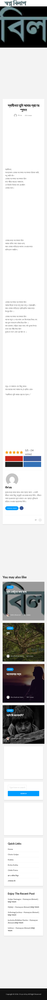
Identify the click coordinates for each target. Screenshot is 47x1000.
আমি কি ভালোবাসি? (15, 715)
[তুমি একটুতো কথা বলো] (23, 601)
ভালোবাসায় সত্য (14, 674)
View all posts (12, 508)
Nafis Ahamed (15, 615)
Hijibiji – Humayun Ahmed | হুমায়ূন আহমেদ (23, 907)
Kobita (10, 587)
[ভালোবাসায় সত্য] (23, 683)
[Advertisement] (23, 73)
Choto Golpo (13, 854)
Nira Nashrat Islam (17, 656)
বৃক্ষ (8, 633)
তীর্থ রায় (19, 115)
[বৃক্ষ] (23, 642)
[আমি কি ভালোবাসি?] (23, 724)
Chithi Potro (13, 870)
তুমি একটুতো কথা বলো (17, 591)
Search (23, 793)
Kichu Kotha (13, 865)
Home (10, 849)
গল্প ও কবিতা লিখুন (13, 875)
